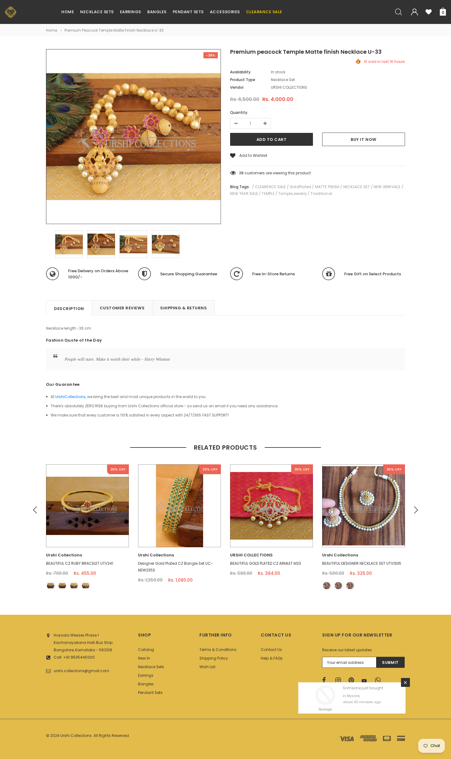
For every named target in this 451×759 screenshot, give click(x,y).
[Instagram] (340, 680)
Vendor (237, 87)
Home (51, 30)
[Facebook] (326, 680)
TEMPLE (268, 193)
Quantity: (239, 112)
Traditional (321, 193)
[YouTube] (366, 680)
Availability (240, 72)
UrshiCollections (70, 396)
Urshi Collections (64, 555)
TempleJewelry (292, 193)
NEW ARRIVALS (387, 186)
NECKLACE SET (356, 186)
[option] (133, 137)
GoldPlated (300, 186)
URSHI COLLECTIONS (251, 555)
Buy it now (363, 139)
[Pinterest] (353, 680)
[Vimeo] (379, 680)
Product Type (242, 79)
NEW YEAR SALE (244, 193)
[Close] (405, 682)
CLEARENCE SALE (270, 186)
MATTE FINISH (327, 186)
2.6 (179, 526)
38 (241, 173)
